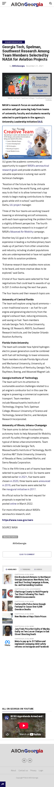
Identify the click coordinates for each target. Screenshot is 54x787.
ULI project (15, 205)
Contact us (23, 770)
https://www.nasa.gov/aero (17, 520)
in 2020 (14, 481)
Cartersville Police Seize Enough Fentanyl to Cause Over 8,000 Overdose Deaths (30, 607)
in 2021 (23, 477)
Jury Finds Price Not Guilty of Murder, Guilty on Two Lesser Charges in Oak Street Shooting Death (32, 631)
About (13, 770)
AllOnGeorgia (18, 65)
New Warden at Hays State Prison (30, 616)
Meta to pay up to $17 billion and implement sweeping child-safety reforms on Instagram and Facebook (32, 644)
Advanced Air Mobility (21, 231)
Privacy (33, 770)
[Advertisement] (27, 678)
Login (41, 770)
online (13, 503)
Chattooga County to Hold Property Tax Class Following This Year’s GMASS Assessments (31, 594)
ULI (40, 121)
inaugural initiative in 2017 (21, 489)
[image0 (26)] (27, 158)
